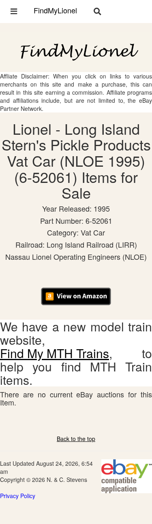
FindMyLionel (55, 10)
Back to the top (76, 439)
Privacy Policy (17, 496)
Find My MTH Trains (54, 353)
